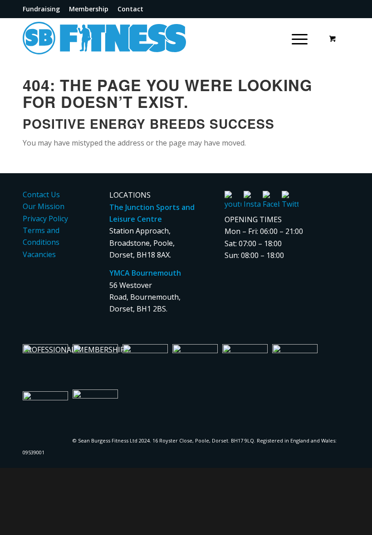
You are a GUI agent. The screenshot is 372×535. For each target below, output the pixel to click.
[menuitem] (43, 9)
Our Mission (43, 206)
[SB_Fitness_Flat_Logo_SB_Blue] (125, 38)
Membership (88, 9)
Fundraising (41, 9)
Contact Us (41, 194)
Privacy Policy (45, 219)
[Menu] (295, 38)
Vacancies (39, 254)
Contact (130, 9)
